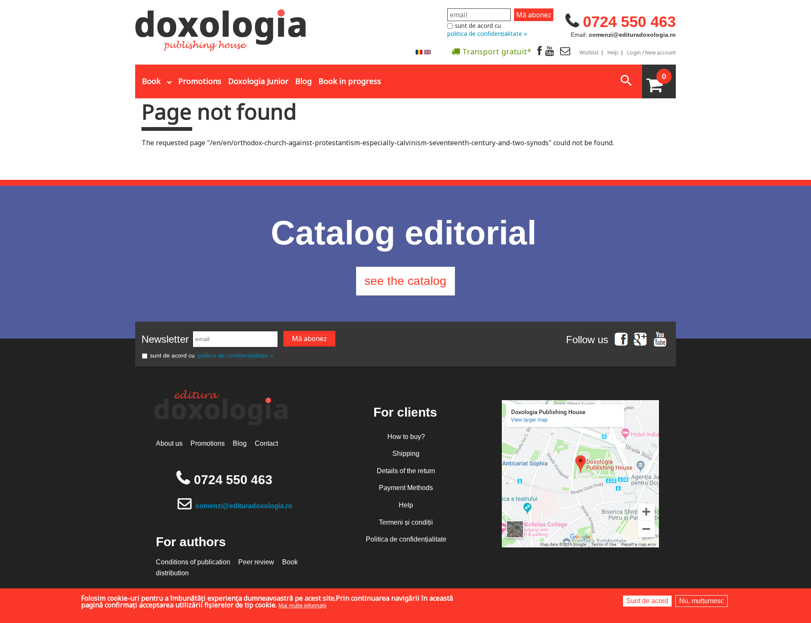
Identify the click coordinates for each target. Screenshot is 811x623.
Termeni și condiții (406, 522)
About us (169, 443)
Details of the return (406, 470)
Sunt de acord (647, 600)
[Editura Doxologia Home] (221, 26)
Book (151, 81)
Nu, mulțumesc (701, 600)
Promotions (199, 81)
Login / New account (651, 52)
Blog (303, 81)
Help (612, 52)
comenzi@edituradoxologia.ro (244, 505)
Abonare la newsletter (428, 72)
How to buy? (406, 436)
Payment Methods (406, 487)
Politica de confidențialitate (406, 539)
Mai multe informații (302, 605)
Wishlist (589, 52)
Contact (266, 443)
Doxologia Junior (258, 81)
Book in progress (349, 81)
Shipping (405, 453)
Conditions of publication (193, 562)
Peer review (256, 562)
